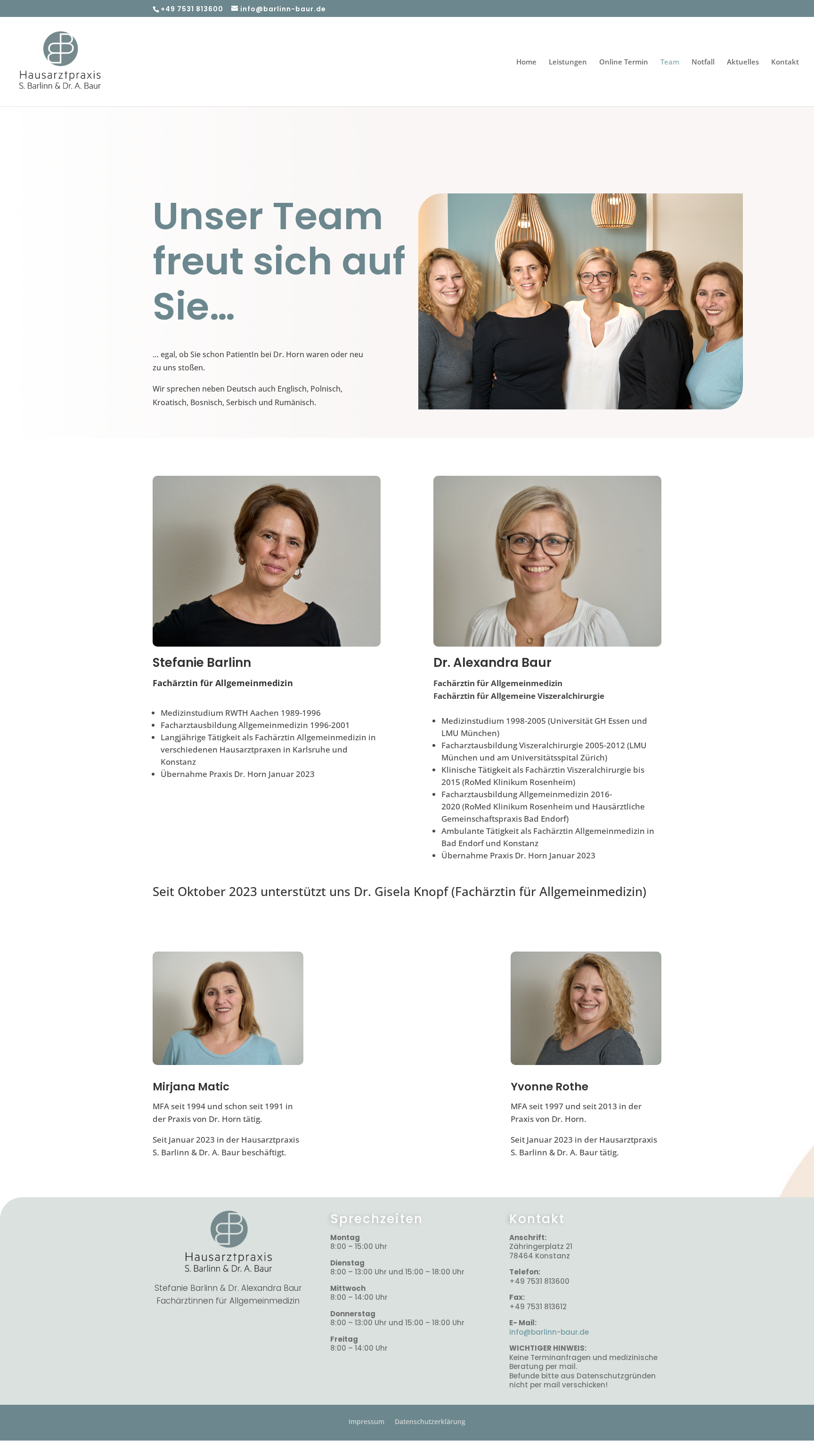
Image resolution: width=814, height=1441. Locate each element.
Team (669, 62)
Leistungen (568, 62)
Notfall (703, 62)
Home (526, 62)
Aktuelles (743, 62)
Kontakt (785, 62)
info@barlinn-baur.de (549, 1332)
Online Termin (623, 62)
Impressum (366, 1421)
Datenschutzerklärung (430, 1421)
